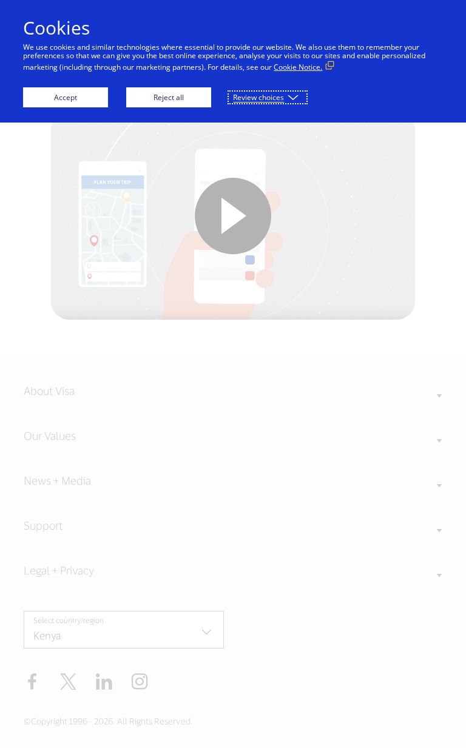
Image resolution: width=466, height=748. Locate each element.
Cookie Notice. (298, 67)
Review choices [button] (258, 97)
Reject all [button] (169, 97)
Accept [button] (65, 97)
